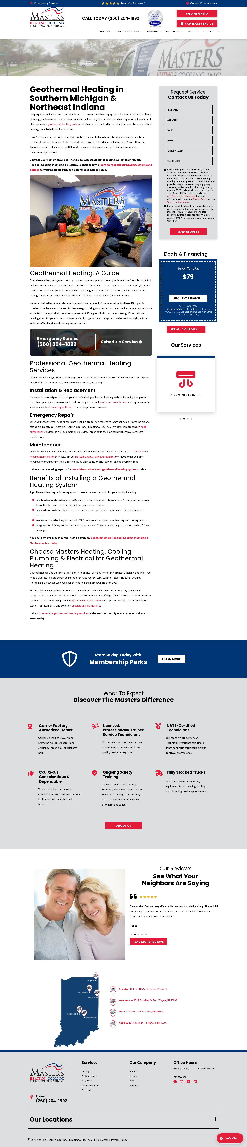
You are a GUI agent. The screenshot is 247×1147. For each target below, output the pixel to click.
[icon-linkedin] (195, 1082)
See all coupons (183, 329)
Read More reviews (148, 942)
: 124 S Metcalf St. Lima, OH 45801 (141, 1011)
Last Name (172, 120)
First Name (172, 109)
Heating (85, 1071)
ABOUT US (123, 825)
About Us (134, 1071)
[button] (180, 419)
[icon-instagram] (182, 1082)
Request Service (186, 298)
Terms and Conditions (178, 202)
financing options (61, 407)
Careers (134, 1075)
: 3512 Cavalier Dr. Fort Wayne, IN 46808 (148, 1000)
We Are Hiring (197, 13)
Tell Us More (173, 161)
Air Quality (87, 1080)
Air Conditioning (89, 1075)
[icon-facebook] (175, 1082)
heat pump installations (113, 402)
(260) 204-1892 (123, 18)
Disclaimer (102, 1139)
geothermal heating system (63, 124)
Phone (170, 140)
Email (169, 130)
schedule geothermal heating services (65, 613)
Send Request (188, 231)
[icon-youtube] (189, 1082)
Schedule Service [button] (199, 23)
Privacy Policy (200, 199)
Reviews (134, 1085)
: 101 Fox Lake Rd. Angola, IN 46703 (143, 1022)
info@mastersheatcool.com (181, 196)
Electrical (86, 1090)
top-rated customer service (86, 600)
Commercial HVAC (90, 1085)
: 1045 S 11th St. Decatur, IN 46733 (143, 989)
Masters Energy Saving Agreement (95, 456)
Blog (132, 1080)
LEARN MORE (171, 659)
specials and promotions (86, 605)
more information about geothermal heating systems (105, 469)
